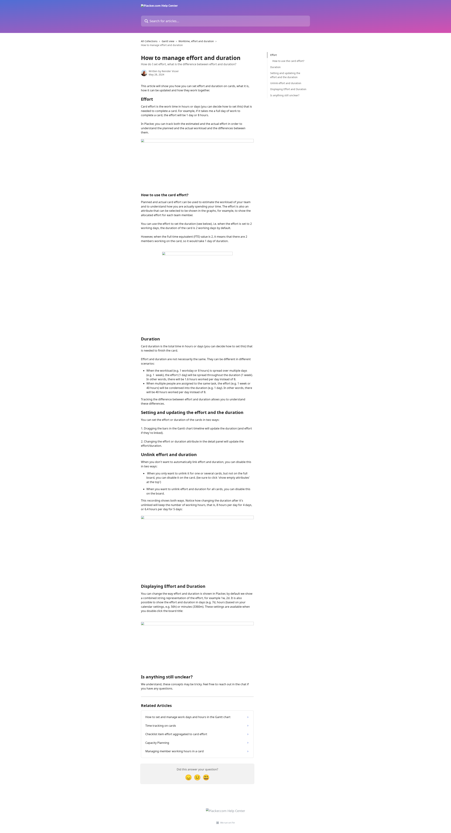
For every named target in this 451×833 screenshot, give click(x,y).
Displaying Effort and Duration (288, 89)
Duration (275, 67)
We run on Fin (227, 822)
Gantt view (168, 41)
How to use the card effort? (288, 61)
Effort (273, 55)
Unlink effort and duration (285, 83)
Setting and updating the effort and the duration (285, 75)
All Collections (149, 41)
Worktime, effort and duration (196, 41)
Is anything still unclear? (284, 95)
